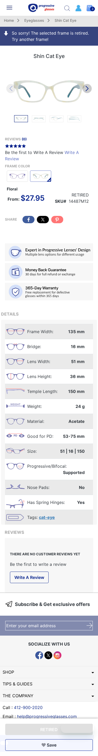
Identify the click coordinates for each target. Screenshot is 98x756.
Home (9, 20)
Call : (23, 707)
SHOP (8, 672)
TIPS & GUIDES (17, 683)
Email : (40, 716)
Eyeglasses (34, 20)
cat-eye (47, 517)
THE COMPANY (18, 695)
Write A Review (29, 577)
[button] (87, 88)
